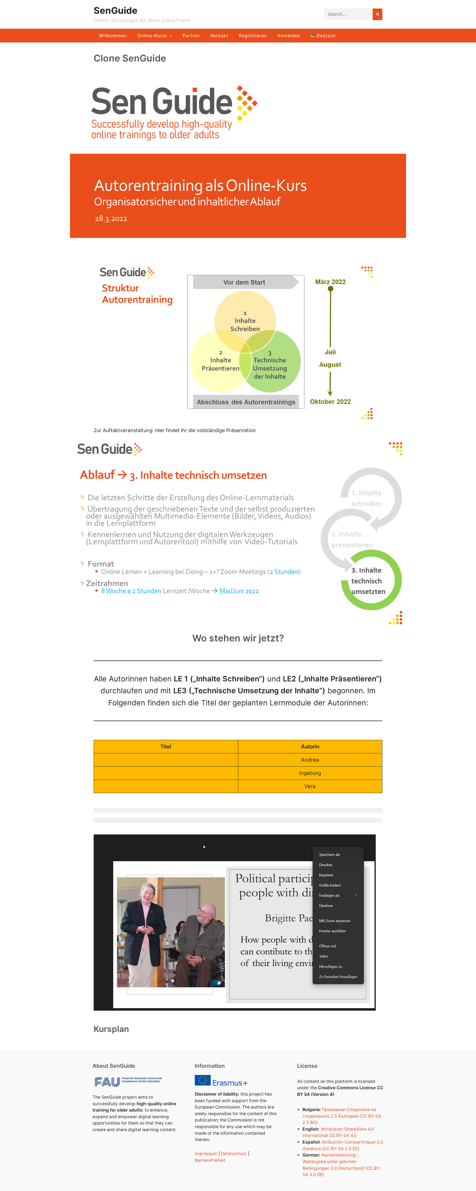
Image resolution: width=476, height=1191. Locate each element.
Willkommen (113, 35)
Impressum (206, 1153)
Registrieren (253, 35)
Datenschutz (234, 1153)
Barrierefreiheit (210, 1160)
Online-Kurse (152, 35)
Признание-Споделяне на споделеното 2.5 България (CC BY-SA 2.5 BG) (341, 1116)
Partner (191, 35)
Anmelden (288, 35)
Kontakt (219, 35)
